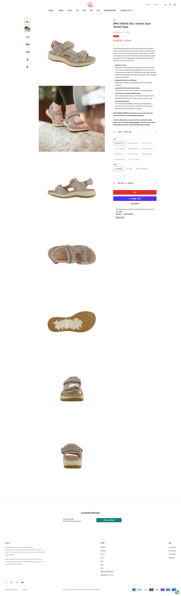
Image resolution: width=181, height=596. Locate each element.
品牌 (98, 10)
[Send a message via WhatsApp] (177, 592)
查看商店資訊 (120, 217)
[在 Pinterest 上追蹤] (17, 582)
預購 (135, 192)
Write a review (108, 520)
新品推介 (51, 10)
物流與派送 (172, 547)
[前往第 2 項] (27, 29)
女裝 (77, 10)
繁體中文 (156, 4)
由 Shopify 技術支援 (94, 589)
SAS (114, 20)
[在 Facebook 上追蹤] (6, 582)
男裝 (84, 10)
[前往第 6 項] (27, 59)
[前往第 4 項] (27, 44)
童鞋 (91, 10)
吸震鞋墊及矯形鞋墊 (110, 10)
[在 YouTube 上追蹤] (22, 582)
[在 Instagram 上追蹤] (11, 582)
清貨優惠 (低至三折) (126, 10)
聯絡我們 (172, 558)
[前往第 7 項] (27, 67)
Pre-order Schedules (133, 122)
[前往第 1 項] (27, 22)
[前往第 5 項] (27, 52)
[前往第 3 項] (27, 37)
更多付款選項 (135, 203)
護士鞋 (70, 10)
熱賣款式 (61, 10)
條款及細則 (172, 554)
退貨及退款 (172, 551)
